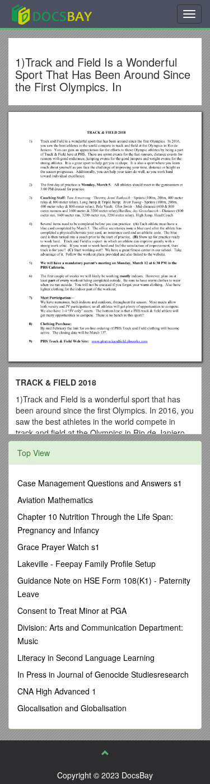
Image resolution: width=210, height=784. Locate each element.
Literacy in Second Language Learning (86, 657)
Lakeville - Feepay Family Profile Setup (86, 563)
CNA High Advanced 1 (56, 691)
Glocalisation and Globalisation (72, 707)
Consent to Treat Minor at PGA (72, 610)
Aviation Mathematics (55, 499)
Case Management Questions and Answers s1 (99, 483)
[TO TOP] (105, 752)
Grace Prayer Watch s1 (58, 546)
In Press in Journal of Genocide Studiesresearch (103, 674)
